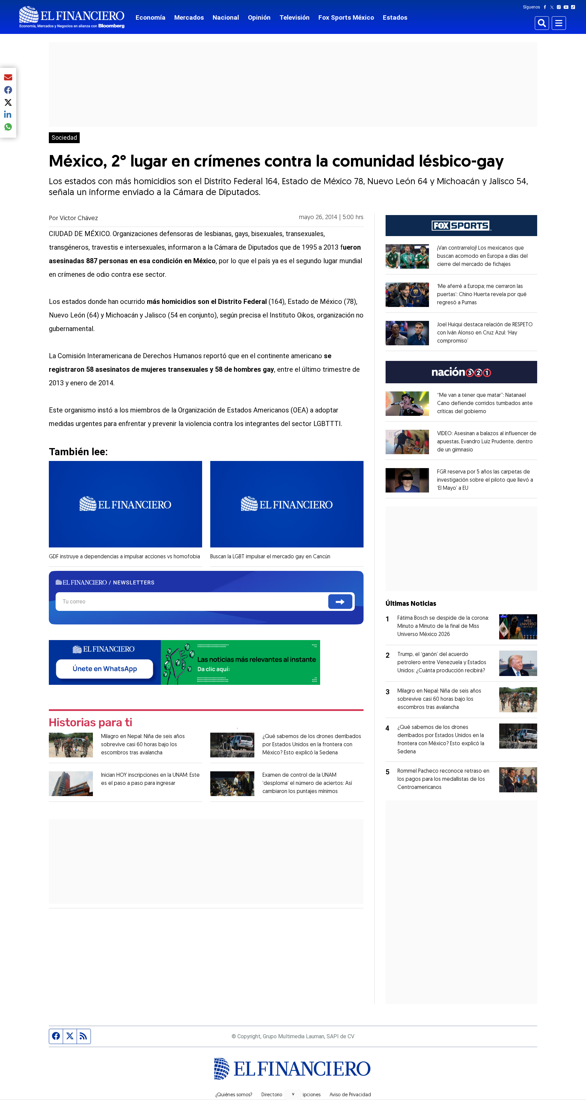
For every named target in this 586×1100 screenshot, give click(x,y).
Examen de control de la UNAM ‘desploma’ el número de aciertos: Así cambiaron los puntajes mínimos (307, 783)
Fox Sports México (346, 17)
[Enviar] (340, 601)
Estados (395, 17)
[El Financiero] (72, 17)
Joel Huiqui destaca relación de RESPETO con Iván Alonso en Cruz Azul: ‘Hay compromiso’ (485, 333)
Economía (150, 17)
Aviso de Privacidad (350, 1095)
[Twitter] (553, 7)
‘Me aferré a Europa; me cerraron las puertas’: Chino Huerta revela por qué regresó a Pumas (482, 295)
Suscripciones (305, 1095)
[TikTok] (574, 7)
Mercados (189, 17)
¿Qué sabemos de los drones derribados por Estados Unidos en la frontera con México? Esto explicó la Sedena (311, 745)
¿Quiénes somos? (233, 1095)
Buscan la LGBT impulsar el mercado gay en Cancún (270, 557)
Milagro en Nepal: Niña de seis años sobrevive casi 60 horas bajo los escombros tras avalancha (143, 745)
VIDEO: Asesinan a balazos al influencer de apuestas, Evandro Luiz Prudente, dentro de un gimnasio (486, 442)
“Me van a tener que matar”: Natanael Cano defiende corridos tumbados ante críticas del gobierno (485, 403)
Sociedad (64, 137)
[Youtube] (567, 7)
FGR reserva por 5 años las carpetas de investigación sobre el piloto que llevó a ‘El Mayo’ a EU (485, 480)
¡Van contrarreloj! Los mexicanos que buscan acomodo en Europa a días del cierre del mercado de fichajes (482, 256)
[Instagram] (560, 7)
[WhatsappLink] (184, 661)
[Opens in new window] (407, 256)
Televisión (294, 17)
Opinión (259, 17)
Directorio (271, 1095)
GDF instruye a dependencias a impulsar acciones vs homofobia (124, 557)
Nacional (226, 17)
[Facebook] (546, 7)
